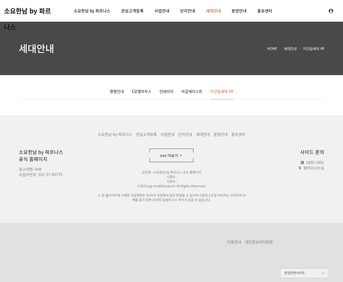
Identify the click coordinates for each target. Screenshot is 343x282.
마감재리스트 (191, 91)
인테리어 (166, 91)
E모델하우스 (141, 91)
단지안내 (187, 11)
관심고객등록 (132, 11)
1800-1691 (314, 162)
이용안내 (234, 241)
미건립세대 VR (313, 48)
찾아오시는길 (313, 167)
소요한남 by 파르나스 (27, 12)
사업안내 (161, 11)
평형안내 (117, 91)
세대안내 (213, 11)
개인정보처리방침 (259, 241)
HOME (272, 48)
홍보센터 (264, 11)
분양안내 (239, 11)
